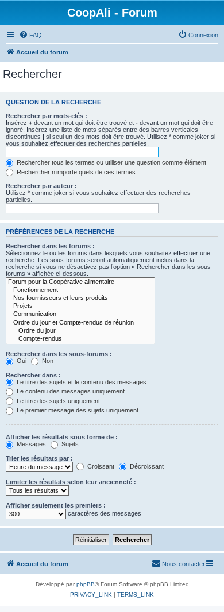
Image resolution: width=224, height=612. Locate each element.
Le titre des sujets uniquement (57, 400)
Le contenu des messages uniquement (70, 391)
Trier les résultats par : (39, 458)
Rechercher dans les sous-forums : (59, 353)
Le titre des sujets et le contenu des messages (80, 382)
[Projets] (80, 306)
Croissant (100, 466)
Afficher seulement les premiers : (56, 505)
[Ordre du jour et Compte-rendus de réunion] (80, 323)
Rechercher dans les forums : (50, 246)
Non (46, 360)
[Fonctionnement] (80, 290)
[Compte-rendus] (80, 339)
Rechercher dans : (33, 375)
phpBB (85, 584)
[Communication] (80, 314)
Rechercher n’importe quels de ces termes (75, 172)
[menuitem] (30, 35)
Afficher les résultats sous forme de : (62, 437)
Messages (30, 444)
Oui (20, 360)
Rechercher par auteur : (41, 185)
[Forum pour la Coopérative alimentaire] (80, 282)
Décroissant (146, 466)
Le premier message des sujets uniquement (76, 410)
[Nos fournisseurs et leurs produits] (80, 298)
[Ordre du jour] (80, 331)
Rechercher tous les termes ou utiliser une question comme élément (110, 162)
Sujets (69, 444)
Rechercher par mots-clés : (46, 115)
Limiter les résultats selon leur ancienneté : (71, 481)
